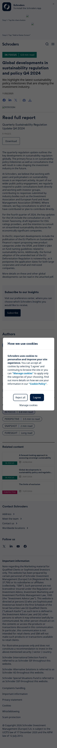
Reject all (20, 397)
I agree (37, 397)
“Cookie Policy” (38, 383)
